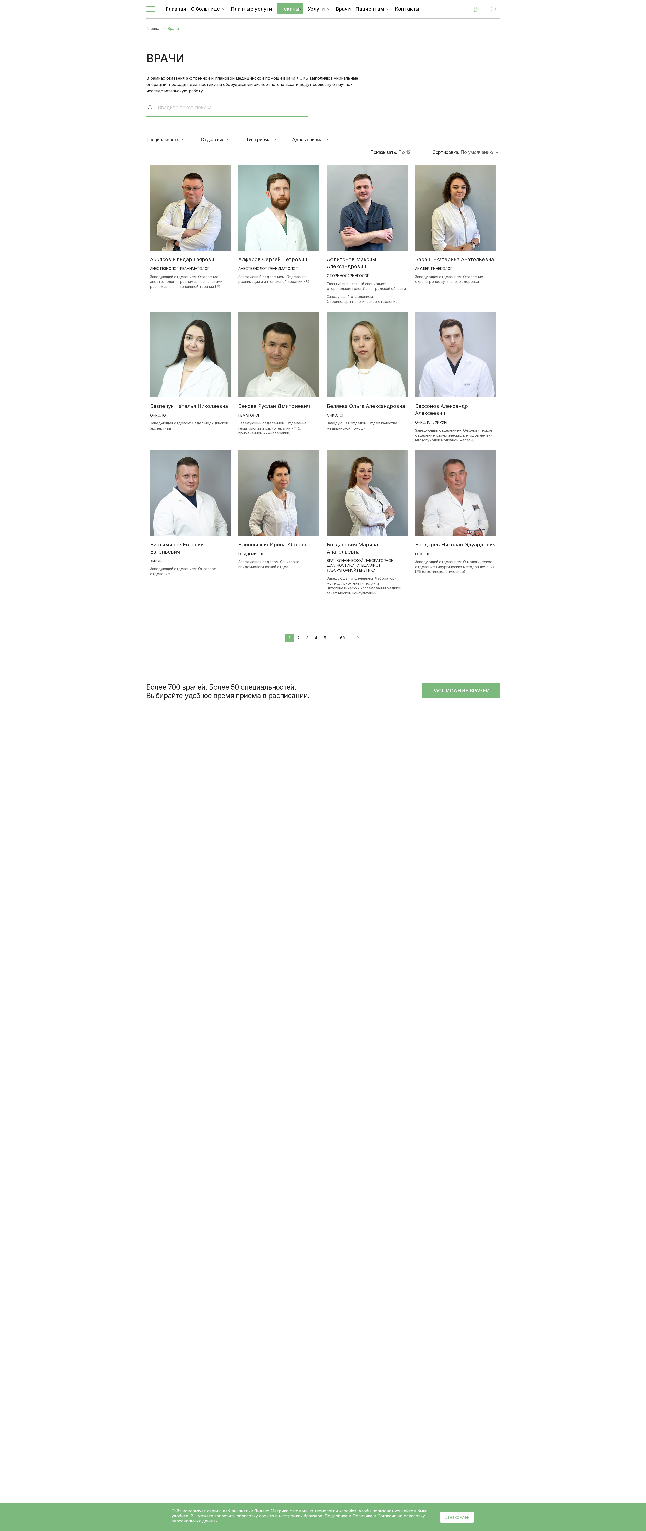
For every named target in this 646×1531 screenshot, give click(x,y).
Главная (176, 9)
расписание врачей (461, 691)
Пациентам (369, 9)
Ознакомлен (457, 1517)
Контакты (407, 9)
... (333, 637)
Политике (362, 1515)
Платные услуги (251, 9)
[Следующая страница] (356, 638)
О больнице (205, 9)
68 (342, 637)
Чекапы (289, 9)
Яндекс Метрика (272, 1510)
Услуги (316, 9)
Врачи (343, 9)
